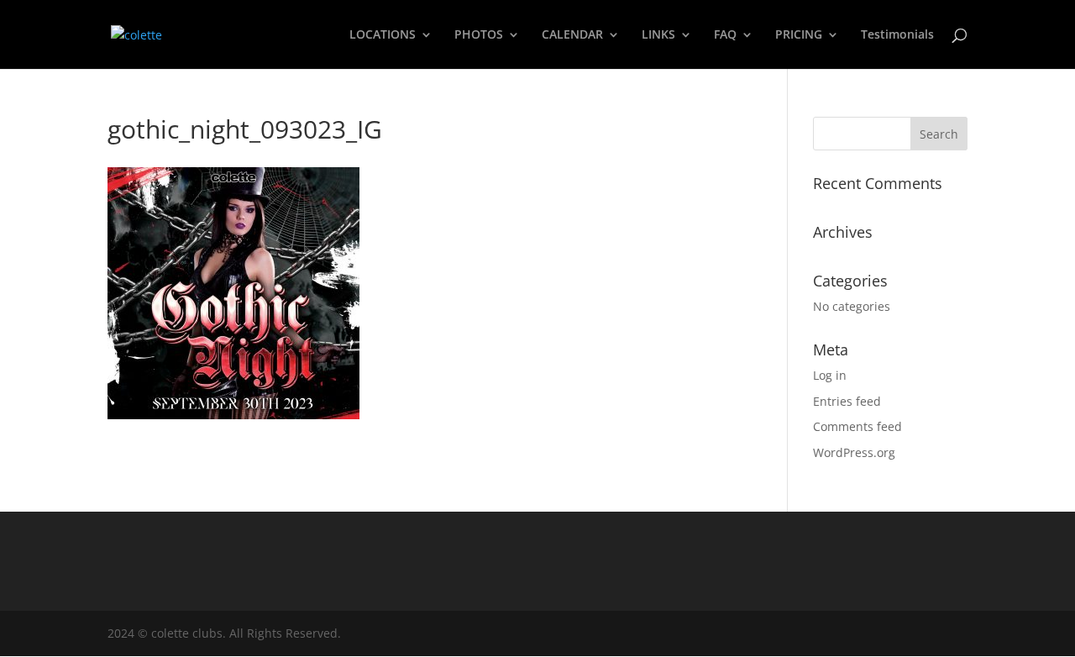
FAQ (725, 35)
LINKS (658, 35)
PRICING (798, 35)
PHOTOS (478, 35)
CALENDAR (572, 35)
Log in (830, 375)
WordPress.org (854, 452)
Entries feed (847, 401)
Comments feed (857, 426)
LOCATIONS (382, 35)
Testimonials (897, 35)
